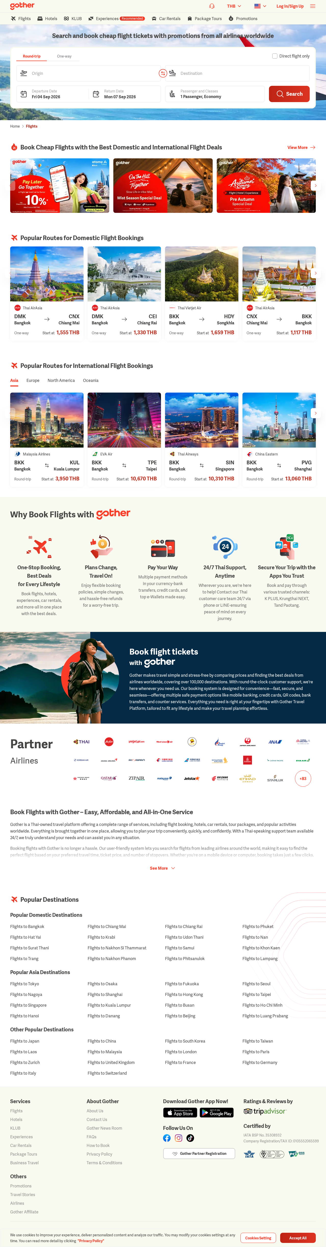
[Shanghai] (279, 420)
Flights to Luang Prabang (265, 1016)
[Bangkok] (279, 273)
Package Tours (23, 1154)
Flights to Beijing (180, 1016)
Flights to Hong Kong (184, 994)
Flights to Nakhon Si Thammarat (117, 948)
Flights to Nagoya (26, 994)
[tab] (31, 56)
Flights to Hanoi (24, 1016)
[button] (88, 73)
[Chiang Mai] (47, 273)
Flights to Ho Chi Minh (262, 1005)
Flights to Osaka (102, 983)
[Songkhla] (201, 273)
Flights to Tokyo (24, 983)
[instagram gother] (178, 1138)
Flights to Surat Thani (29, 948)
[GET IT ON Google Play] (216, 1112)
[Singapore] (201, 420)
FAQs (92, 1136)
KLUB (15, 1128)
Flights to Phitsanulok (185, 958)
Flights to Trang (24, 958)
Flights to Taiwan (257, 1041)
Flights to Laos (23, 1051)
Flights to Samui (179, 948)
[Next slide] (316, 186)
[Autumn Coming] (266, 185)
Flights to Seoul (256, 983)
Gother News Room (104, 1128)
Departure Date (44, 91)
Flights (16, 1110)
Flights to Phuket (258, 926)
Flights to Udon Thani (184, 937)
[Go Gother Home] (22, 6)
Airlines (17, 1203)
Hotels (16, 1119)
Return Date (114, 91)
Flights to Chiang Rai (183, 926)
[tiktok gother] (190, 1138)
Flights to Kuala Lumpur (109, 1005)
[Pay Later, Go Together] (59, 185)
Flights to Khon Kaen (261, 948)
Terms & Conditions (104, 1162)
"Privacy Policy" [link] (91, 1241)
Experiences (21, 1136)
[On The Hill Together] (162, 185)
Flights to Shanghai (105, 994)
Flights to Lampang (260, 958)
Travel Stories (22, 1194)
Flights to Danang (104, 1016)
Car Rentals (21, 1145)
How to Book (98, 1145)
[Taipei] (124, 420)
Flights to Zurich (25, 1062)
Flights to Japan (24, 1041)
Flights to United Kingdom (111, 1062)
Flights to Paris (255, 1051)
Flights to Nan (255, 937)
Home (15, 126)
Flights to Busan (179, 1005)
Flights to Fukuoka (182, 983)
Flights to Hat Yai (25, 937)
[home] (22, 6)
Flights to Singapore (28, 1005)
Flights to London (181, 1051)
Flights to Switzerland (107, 1073)
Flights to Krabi (101, 937)
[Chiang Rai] (124, 273)
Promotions (21, 1186)
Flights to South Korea (185, 1041)
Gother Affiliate (24, 1212)
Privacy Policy (99, 1154)
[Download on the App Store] (180, 1112)
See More (159, 868)
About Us (95, 1110)
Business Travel (24, 1162)
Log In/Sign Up (290, 6)
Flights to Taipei (256, 994)
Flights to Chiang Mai (107, 926)
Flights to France (180, 1062)
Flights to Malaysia (105, 1051)
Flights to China (102, 1041)
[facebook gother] (167, 1138)
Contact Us (97, 1119)
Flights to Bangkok (27, 926)
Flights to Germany (259, 1062)
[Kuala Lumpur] (47, 420)
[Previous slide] (10, 186)
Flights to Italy (23, 1073)
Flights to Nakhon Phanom (112, 958)
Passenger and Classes (199, 91)
